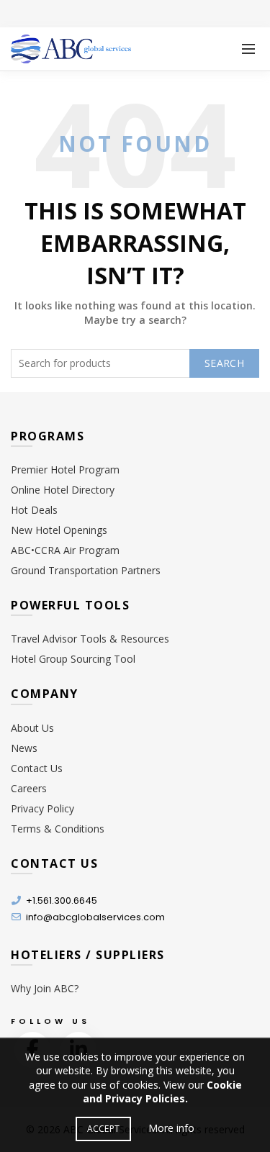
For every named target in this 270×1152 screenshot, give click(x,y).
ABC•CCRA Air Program (65, 550)
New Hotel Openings (59, 530)
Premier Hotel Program (65, 469)
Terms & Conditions (57, 828)
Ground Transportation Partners (86, 570)
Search (224, 363)
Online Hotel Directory (62, 489)
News (24, 748)
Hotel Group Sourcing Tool (73, 659)
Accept (103, 1128)
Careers (29, 788)
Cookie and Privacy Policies (162, 1092)
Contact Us (37, 768)
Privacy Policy (42, 808)
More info (171, 1128)
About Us (32, 728)
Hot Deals (34, 510)
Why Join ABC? (44, 988)
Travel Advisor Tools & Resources (90, 638)
